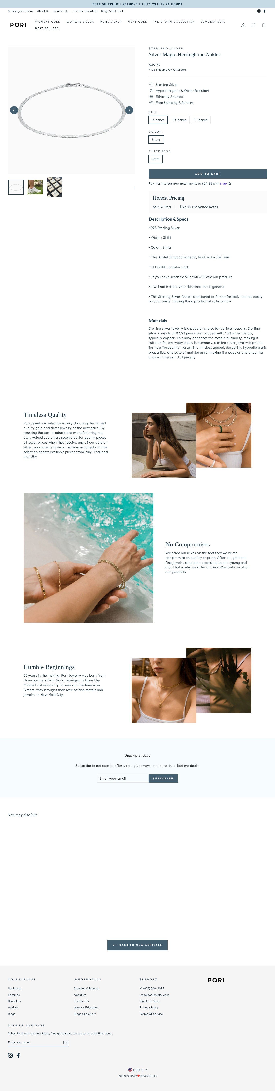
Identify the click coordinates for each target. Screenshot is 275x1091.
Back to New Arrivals (140, 944)
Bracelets (14, 1001)
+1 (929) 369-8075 (152, 988)
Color (155, 131)
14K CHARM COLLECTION (174, 21)
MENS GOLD (138, 21)
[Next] (129, 110)
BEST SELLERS (47, 28)
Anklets (13, 1007)
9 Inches (158, 120)
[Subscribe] (65, 1042)
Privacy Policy (149, 1007)
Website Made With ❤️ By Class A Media (137, 1075)
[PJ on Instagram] (10, 1055)
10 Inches (179, 120)
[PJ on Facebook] (18, 1055)
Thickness (160, 151)
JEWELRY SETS (213, 21)
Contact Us (60, 11)
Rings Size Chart (112, 11)
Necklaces (15, 988)
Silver (156, 139)
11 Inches (200, 120)
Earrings (14, 995)
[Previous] (14, 110)
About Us (43, 11)
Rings (11, 1014)
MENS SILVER (111, 21)
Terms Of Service (151, 1014)
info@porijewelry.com (154, 995)
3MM (155, 159)
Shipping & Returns (20, 11)
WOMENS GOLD (48, 21)
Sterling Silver (166, 48)
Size (153, 112)
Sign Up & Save (150, 1001)
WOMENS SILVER (80, 21)
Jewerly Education (84, 11)
